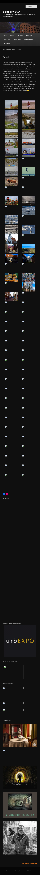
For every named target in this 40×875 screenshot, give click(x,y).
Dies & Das (6, 39)
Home (5, 35)
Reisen (12, 35)
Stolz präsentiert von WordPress (24, 871)
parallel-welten (11, 11)
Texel (6, 56)
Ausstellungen (17, 39)
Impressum (6, 43)
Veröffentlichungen (29, 39)
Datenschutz (33, 863)
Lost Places (20, 35)
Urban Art (29, 35)
